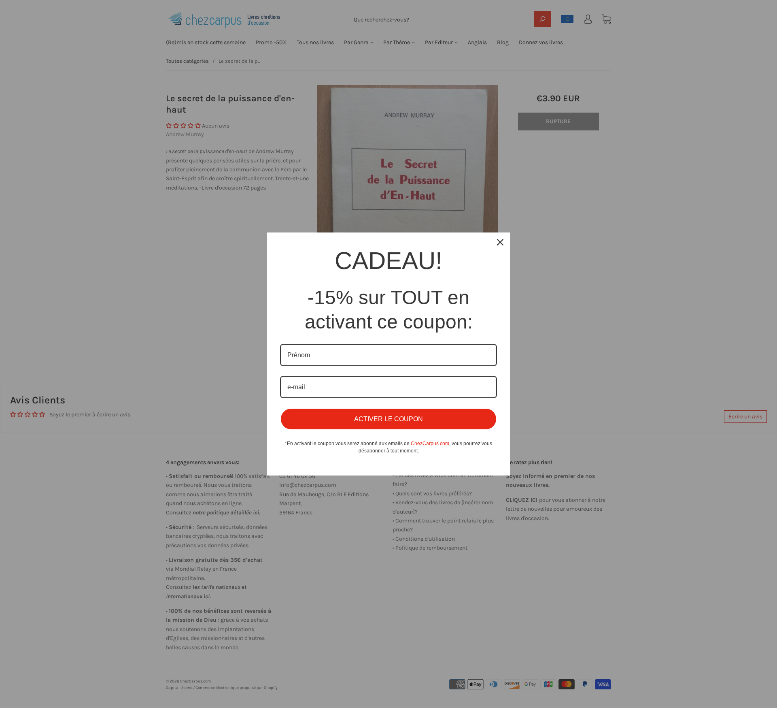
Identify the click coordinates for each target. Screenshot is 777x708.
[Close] (500, 242)
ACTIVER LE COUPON (388, 419)
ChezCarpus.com (430, 443)
